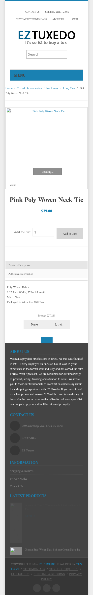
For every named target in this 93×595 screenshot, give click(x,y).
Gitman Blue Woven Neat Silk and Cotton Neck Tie (52, 549)
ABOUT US (58, 19)
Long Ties (69, 88)
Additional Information (20, 274)
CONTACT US (32, 11)
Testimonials (34, 569)
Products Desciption (19, 265)
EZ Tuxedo (47, 564)
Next (59, 324)
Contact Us (16, 486)
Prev (34, 324)
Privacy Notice (18, 478)
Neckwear (52, 88)
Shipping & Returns (21, 471)
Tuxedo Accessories (29, 88)
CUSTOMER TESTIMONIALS (31, 19)
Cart (75, 19)
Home (9, 88)
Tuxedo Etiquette (63, 569)
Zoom (13, 185)
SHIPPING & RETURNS (57, 11)
